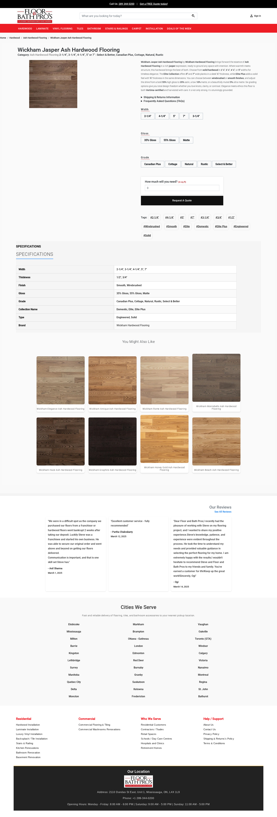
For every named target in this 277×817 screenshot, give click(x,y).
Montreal (203, 674)
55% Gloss (170, 140)
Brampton (138, 631)
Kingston (74, 653)
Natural (189, 164)
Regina (203, 682)
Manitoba (73, 674)
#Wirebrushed (151, 226)
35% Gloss (150, 140)
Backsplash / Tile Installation (31, 738)
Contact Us (209, 729)
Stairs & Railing (24, 743)
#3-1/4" (205, 217)
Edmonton (138, 653)
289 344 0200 (126, 3)
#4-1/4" (169, 217)
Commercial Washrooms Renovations (100, 729)
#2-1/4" (154, 217)
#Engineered (241, 226)
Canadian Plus (152, 164)
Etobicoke (74, 624)
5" (174, 116)
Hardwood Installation (28, 724)
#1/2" (231, 217)
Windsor (203, 645)
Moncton (74, 696)
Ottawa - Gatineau (138, 638)
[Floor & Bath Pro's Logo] (46, 16)
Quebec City (74, 682)
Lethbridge (74, 660)
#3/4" (219, 217)
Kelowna (138, 689)
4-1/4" (162, 116)
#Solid (147, 235)
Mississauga (74, 631)
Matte (186, 140)
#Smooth (171, 226)
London (138, 645)
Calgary (203, 653)
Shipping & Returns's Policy (218, 738)
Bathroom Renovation (28, 752)
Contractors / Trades (152, 729)
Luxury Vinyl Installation (29, 734)
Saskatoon (138, 682)
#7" (192, 217)
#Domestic (202, 226)
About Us (208, 724)
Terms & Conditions (214, 743)
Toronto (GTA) (203, 638)
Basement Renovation (28, 757)
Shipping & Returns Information (162, 97)
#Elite (186, 226)
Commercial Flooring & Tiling (94, 724)
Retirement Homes (151, 748)
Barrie (73, 645)
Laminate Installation (27, 729)
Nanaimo (203, 667)
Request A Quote (182, 200)
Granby (138, 674)
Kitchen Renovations (27, 748)
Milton (73, 638)
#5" (182, 217)
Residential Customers (153, 724)
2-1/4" (147, 116)
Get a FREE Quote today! (154, 3)
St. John (203, 689)
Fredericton (138, 696)
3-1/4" (196, 116)
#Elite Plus (221, 226)
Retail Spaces (148, 734)
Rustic (204, 164)
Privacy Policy (211, 734)
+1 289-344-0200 (143, 798)
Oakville (203, 631)
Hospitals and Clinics (152, 743)
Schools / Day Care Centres (156, 738)
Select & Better (224, 164)
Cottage (172, 164)
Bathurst (203, 696)
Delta (74, 689)
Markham (138, 624)
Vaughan (203, 624)
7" (184, 116)
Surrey (74, 667)
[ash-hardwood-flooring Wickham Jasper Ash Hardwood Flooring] (53, 83)
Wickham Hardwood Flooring (133, 325)
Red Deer (138, 660)
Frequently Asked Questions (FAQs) (164, 101)
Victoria (203, 660)
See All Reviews (222, 511)
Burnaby (138, 667)
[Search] (193, 16)
